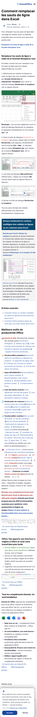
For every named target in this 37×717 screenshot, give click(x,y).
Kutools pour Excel (10, 233)
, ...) (19, 466)
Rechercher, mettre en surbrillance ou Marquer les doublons (19, 358)
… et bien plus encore (12, 449)
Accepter (9, 713)
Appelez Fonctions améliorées (16, 352)
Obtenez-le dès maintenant (18, 299)
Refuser (25, 713)
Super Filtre (15, 440)
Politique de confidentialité (18, 708)
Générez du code (22, 344)
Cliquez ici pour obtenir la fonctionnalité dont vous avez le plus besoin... (17, 513)
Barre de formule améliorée (16, 421)
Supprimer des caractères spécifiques (20, 452)
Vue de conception (22, 419)
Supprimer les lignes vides (24, 361)
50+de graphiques (17, 455)
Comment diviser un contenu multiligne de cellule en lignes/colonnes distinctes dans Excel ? (19, 315)
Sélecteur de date (12, 432)
